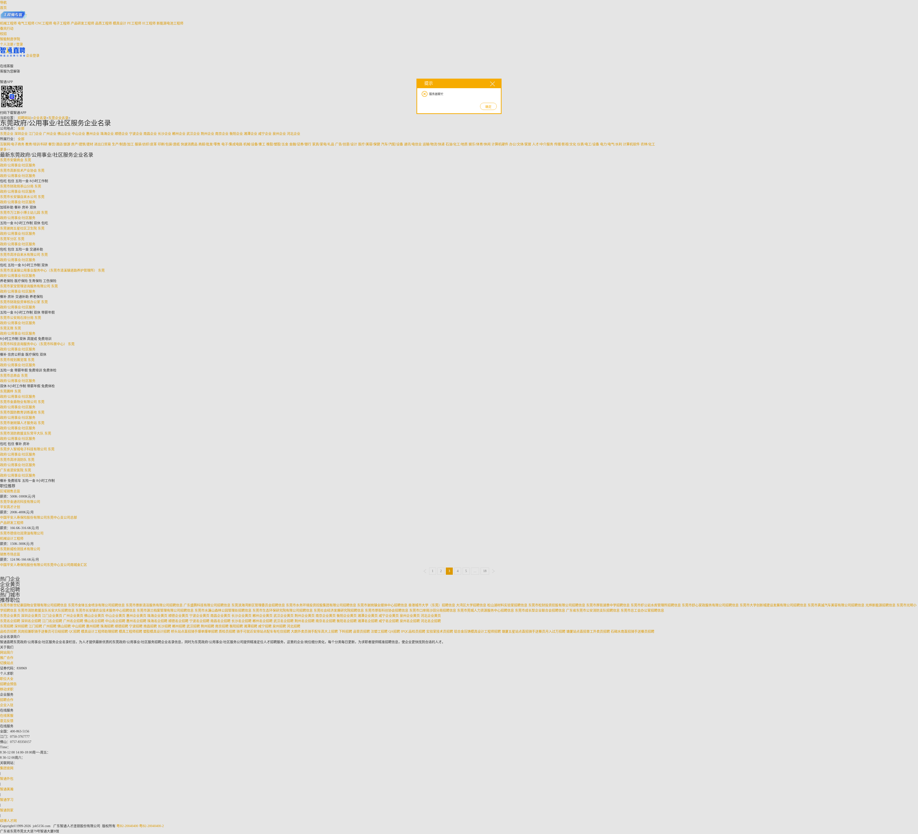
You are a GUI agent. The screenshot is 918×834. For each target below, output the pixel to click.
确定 (488, 106)
